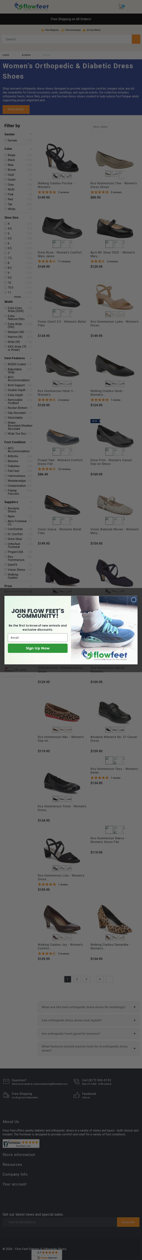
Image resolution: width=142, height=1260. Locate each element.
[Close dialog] (134, 599)
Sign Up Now (38, 648)
